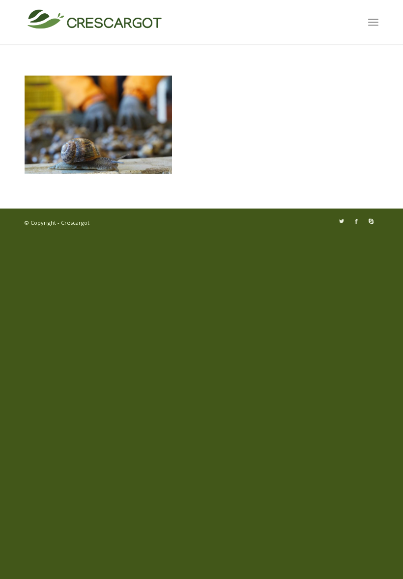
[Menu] (373, 22)
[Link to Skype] (371, 221)
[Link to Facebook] (356, 221)
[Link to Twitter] (341, 221)
